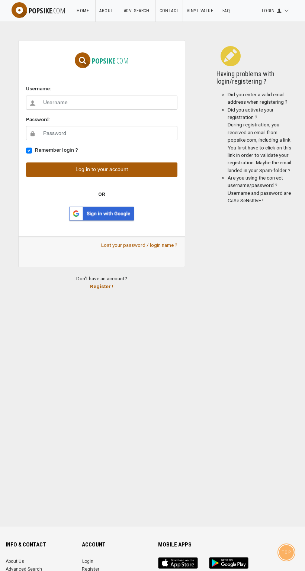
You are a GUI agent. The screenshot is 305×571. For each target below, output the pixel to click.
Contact (169, 10)
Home (84, 10)
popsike (47, 11)
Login (87, 561)
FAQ (228, 10)
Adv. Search (138, 10)
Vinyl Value (200, 10)
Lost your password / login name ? (139, 245)
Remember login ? (56, 150)
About (107, 10)
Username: (38, 88)
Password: (38, 119)
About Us (15, 561)
